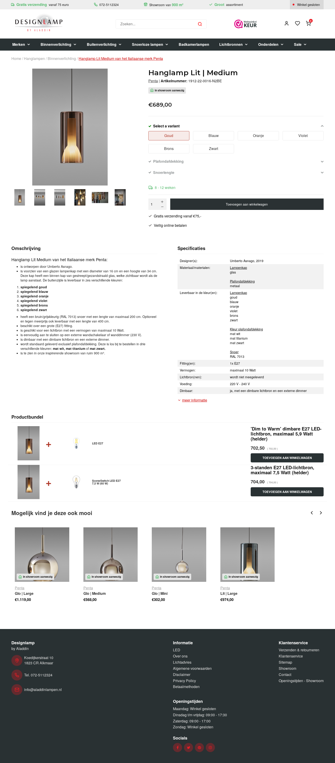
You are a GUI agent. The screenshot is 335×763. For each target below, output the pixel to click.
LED (176, 649)
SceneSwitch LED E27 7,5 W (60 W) (106, 482)
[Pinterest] (199, 747)
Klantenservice (291, 656)
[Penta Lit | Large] (247, 554)
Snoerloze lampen (147, 44)
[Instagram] (210, 747)
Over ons (180, 656)
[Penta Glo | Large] (42, 554)
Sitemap (285, 662)
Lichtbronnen (231, 44)
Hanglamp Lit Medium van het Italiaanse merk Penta (121, 58)
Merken (18, 44)
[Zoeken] (200, 23)
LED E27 (97, 443)
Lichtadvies (182, 662)
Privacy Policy (184, 680)
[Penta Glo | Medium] (110, 554)
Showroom (287, 668)
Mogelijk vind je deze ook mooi (51, 513)
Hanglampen (34, 58)
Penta (153, 81)
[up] (162, 201)
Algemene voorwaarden (192, 668)
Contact (285, 674)
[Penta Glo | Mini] (179, 554)
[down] (162, 206)
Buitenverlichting (101, 44)
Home (16, 58)
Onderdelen (268, 44)
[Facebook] (178, 747)
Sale (298, 44)
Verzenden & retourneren (299, 649)
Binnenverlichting (56, 44)
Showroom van (165, 4)
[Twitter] (188, 747)
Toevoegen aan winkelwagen (247, 204)
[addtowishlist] (297, 23)
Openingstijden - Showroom (301, 680)
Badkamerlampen (194, 44)
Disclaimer (181, 674)
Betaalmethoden (186, 686)
